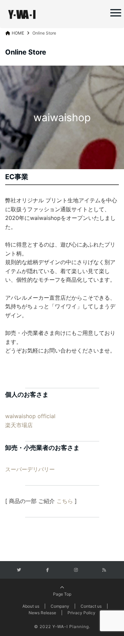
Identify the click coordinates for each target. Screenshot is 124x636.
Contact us (91, 606)
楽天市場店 (19, 425)
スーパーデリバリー (30, 469)
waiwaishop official (30, 416)
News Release (42, 612)
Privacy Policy (81, 612)
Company (60, 606)
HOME (18, 33)
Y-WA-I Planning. (71, 626)
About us (30, 606)
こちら (64, 501)
